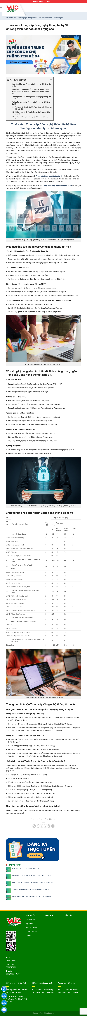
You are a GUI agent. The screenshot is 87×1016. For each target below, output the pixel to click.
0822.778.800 (15, 974)
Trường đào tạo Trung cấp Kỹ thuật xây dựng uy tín (30, 889)
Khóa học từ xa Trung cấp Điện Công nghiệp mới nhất (31, 875)
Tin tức (28, 935)
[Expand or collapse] (51, 79)
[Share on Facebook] (37, 826)
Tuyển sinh (29, 924)
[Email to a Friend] (45, 826)
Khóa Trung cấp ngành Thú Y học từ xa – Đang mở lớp (31, 896)
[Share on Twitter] (41, 826)
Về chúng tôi (30, 920)
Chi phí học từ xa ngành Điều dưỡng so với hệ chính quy (32, 882)
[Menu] (1, 7)
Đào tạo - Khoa (31, 927)
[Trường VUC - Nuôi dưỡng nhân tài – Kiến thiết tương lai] (12, 8)
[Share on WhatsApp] (34, 826)
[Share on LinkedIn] (53, 826)
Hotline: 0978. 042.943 (41, 2)
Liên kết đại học (31, 932)
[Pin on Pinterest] (49, 826)
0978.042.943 (11, 960)
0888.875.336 (11, 967)
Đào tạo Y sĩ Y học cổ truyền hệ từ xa (25, 868)
